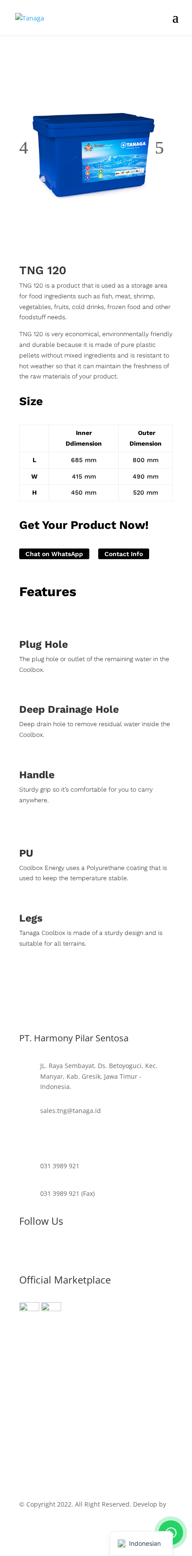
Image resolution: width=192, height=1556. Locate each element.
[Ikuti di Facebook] (62, 1250)
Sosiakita (32, 1515)
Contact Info (123, 553)
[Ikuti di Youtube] (44, 1250)
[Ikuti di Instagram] (26, 1250)
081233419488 (61, 1138)
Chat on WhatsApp (54, 553)
